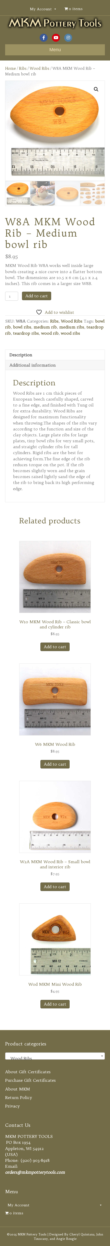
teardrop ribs (26, 333)
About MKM (17, 1089)
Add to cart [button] (55, 646)
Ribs (23, 68)
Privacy (12, 1106)
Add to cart (36, 295)
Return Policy (18, 1097)
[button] (96, 89)
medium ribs (71, 327)
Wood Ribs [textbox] (53, 1058)
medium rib (45, 327)
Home (10, 68)
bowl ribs (22, 327)
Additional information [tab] (32, 365)
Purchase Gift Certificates (30, 1080)
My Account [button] (41, 9)
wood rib (50, 333)
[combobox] (55, 1056)
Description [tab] (20, 354)
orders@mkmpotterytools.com (35, 1172)
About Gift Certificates (28, 1071)
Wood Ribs (39, 68)
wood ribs (70, 333)
